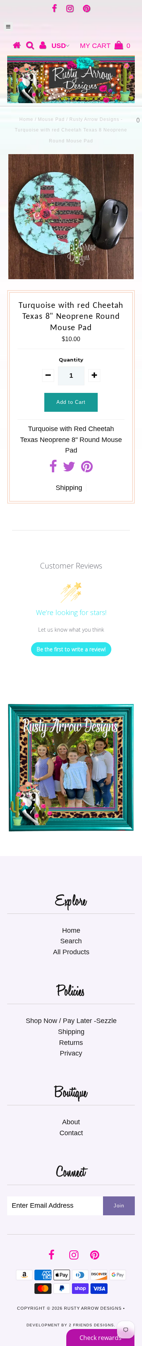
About (71, 1122)
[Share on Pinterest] (87, 469)
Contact (71, 1133)
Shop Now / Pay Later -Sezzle (71, 1021)
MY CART (105, 45)
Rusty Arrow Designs (93, 1308)
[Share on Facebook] (53, 469)
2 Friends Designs (91, 1325)
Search (71, 941)
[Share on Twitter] (69, 469)
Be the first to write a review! (71, 649)
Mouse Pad (51, 119)
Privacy (71, 1053)
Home (26, 119)
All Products (71, 952)
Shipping (69, 487)
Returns (71, 1042)
